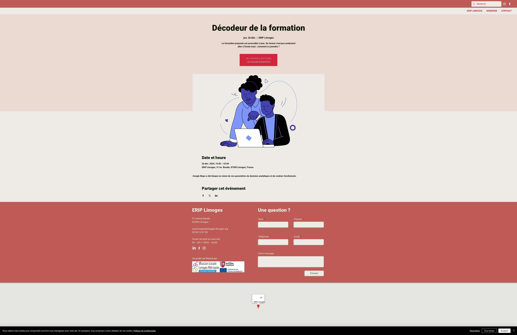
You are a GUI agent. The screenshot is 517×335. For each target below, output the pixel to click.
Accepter (504, 330)
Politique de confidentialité (144, 330)
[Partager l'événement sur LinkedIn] (216, 196)
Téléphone (263, 237)
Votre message (266, 253)
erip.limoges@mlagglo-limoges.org (210, 228)
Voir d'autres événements (258, 61)
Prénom (298, 219)
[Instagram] (504, 4)
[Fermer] (513, 331)
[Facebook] (509, 4)
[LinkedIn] (194, 248)
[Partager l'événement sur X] (209, 196)
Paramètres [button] (475, 330)
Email (297, 237)
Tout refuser (489, 330)
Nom (260, 219)
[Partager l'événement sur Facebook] (203, 196)
